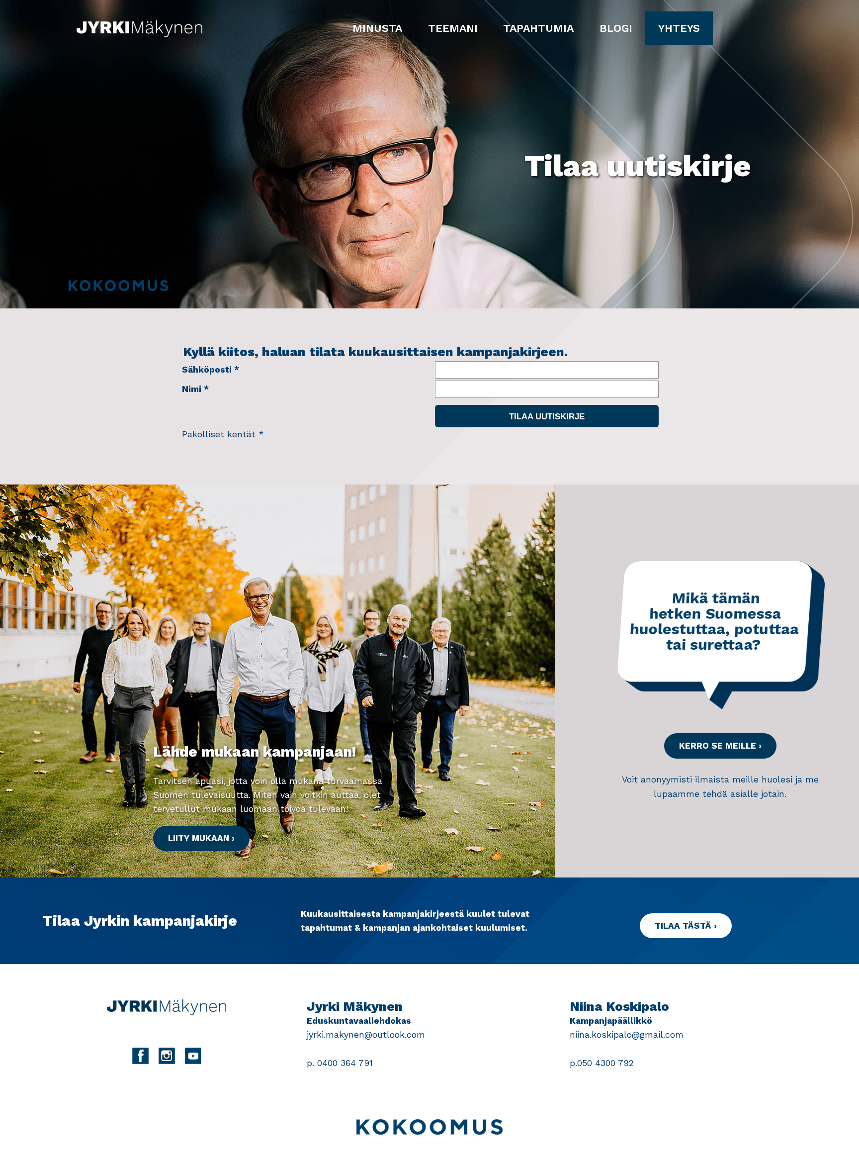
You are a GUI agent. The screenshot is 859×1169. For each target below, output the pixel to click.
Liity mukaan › (201, 838)
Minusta (377, 28)
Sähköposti (207, 370)
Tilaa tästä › (686, 926)
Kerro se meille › (720, 746)
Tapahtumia (538, 28)
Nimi (191, 389)
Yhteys (679, 28)
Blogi (616, 28)
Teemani (453, 28)
